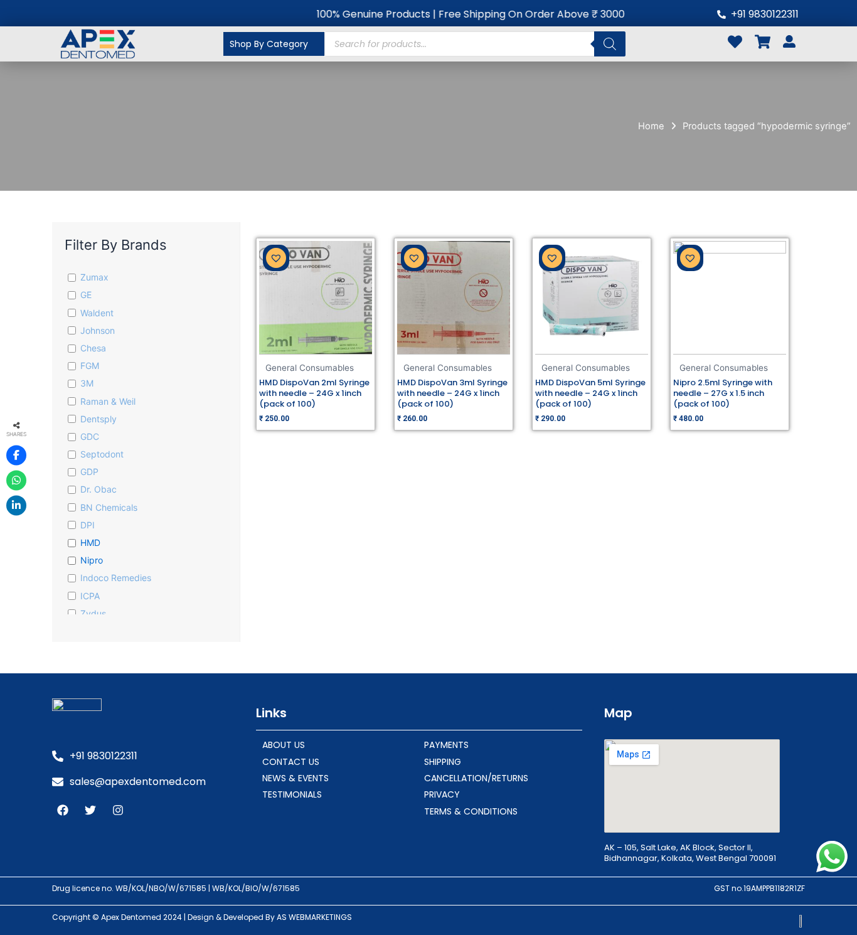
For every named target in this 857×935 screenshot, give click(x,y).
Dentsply (98, 419)
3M (86, 383)
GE (86, 294)
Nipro (91, 560)
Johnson (97, 330)
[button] (276, 258)
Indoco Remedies (115, 577)
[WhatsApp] (16, 481)
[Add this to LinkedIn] (16, 506)
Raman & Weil (108, 401)
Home (651, 126)
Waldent (97, 312)
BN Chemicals (108, 507)
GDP (89, 471)
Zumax (94, 277)
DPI (87, 525)
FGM (89, 365)
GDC (89, 436)
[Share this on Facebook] (16, 456)
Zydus (93, 613)
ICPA (90, 595)
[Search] (609, 43)
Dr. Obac (98, 489)
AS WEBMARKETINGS (314, 917)
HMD (90, 542)
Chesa (93, 348)
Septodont (102, 454)
